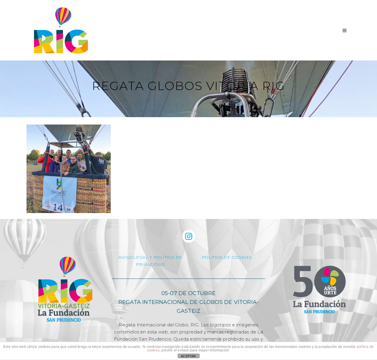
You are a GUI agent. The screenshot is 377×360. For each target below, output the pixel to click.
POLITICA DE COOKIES (227, 257)
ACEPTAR (188, 356)
